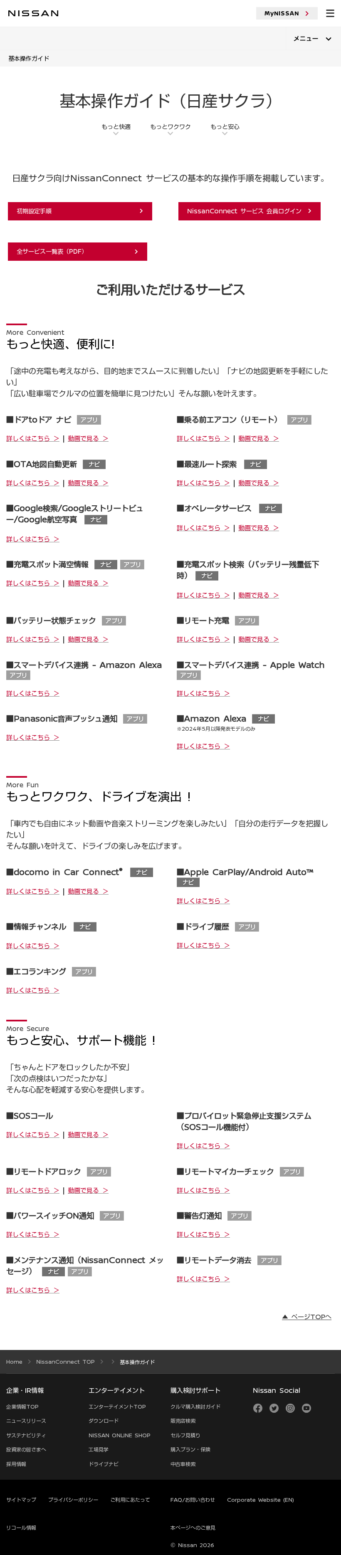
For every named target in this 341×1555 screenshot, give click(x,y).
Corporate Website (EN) (260, 1499)
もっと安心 (225, 126)
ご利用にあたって (130, 1499)
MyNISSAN (281, 13)
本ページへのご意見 (192, 1527)
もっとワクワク (170, 126)
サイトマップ (21, 1499)
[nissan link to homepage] (33, 13)
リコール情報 (21, 1527)
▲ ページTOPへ (306, 1316)
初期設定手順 (75, 211)
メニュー (306, 39)
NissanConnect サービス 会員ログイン (244, 211)
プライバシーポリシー (73, 1499)
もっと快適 (116, 126)
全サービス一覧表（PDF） (72, 251)
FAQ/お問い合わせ (192, 1499)
